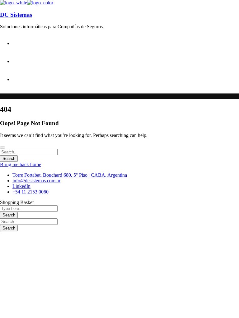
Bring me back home (20, 164)
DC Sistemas (16, 14)
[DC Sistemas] (13, 2)
